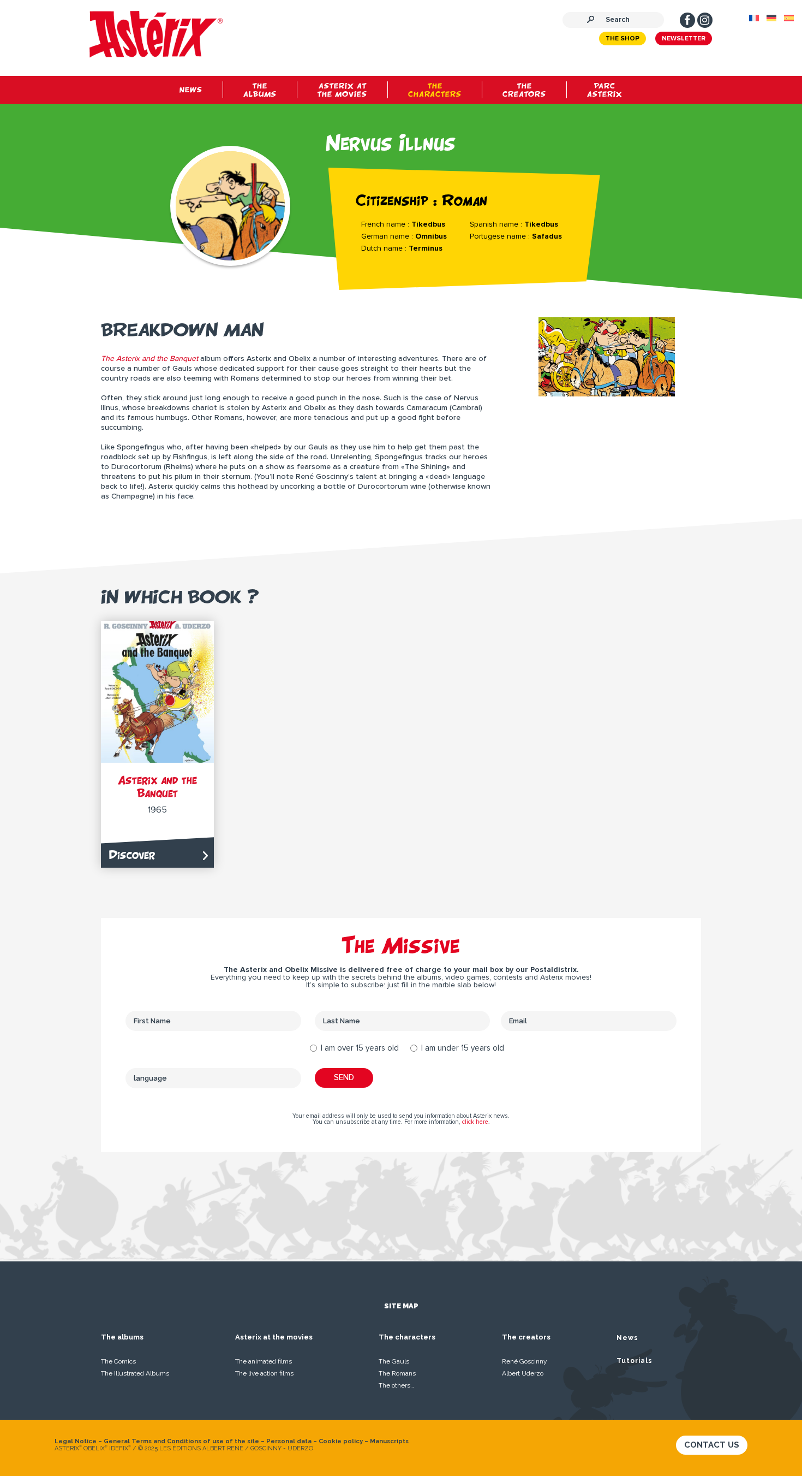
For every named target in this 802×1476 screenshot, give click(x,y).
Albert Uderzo (522, 1373)
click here (475, 1122)
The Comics (118, 1361)
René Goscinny (524, 1361)
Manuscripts (389, 1441)
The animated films (263, 1361)
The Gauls (394, 1361)
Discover (132, 855)
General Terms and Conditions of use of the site (181, 1441)
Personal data (289, 1441)
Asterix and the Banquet (157, 786)
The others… (396, 1385)
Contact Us (711, 1445)
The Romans (397, 1373)
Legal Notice (76, 1441)
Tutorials (635, 1361)
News (627, 1338)
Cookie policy (341, 1441)
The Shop (622, 38)
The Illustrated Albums (135, 1373)
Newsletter (683, 38)
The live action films (264, 1373)
